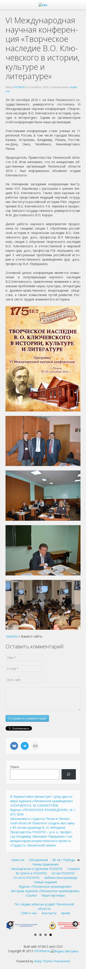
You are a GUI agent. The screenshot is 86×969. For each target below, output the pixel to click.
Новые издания (45, 882)
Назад (11, 924)
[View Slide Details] (21, 925)
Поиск (14, 767)
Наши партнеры (53, 895)
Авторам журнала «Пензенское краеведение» (45, 891)
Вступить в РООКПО (31, 873)
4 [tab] (50, 935)
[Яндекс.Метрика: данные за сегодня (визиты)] (64, 951)
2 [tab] (40, 935)
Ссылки (31, 895)
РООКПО (19, 87)
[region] (43, 925)
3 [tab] (45, 935)
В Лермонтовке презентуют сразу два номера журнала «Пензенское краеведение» (41, 798)
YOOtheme (42, 951)
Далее (75, 924)
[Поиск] (69, 774)
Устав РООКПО (63, 873)
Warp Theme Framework (52, 961)
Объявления (38, 860)
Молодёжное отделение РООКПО (37, 869)
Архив (65, 913)
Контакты (49, 913)
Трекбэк (12, 636)
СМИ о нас (29, 913)
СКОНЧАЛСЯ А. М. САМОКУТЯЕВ (34, 805)
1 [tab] (35, 935)
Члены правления (45, 864)
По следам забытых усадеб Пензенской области (44, 906)
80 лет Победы (63, 860)
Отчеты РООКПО (27, 877)
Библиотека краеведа (60, 877)
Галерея (73, 869)
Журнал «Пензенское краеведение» (45, 886)
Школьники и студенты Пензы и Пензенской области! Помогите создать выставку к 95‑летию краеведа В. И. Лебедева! (42, 823)
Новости (17, 860)
